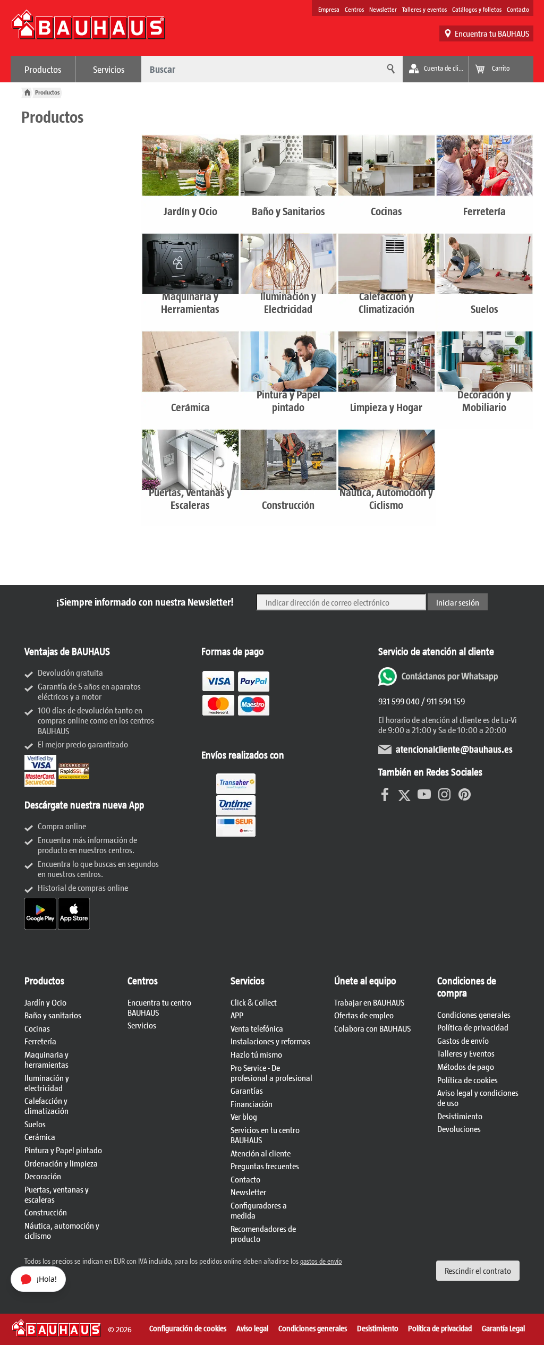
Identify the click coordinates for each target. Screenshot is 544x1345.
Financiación (252, 1104)
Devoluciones (459, 1128)
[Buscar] (389, 69)
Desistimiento (459, 1116)
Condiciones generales (474, 1014)
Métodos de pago (465, 1066)
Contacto (518, 9)
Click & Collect (254, 1002)
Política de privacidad (472, 1027)
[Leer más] (235, 733)
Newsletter (383, 9)
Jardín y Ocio (45, 1002)
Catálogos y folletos (477, 9)
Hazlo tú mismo (256, 1054)
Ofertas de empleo (364, 1015)
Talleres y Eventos (466, 1053)
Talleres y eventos (424, 9)
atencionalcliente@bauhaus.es (454, 749)
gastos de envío (321, 1261)
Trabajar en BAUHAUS (369, 1002)
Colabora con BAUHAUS (372, 1028)
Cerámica (39, 1136)
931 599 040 (399, 701)
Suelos (35, 1124)
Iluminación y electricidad (46, 1082)
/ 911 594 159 (442, 701)
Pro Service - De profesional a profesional (271, 1072)
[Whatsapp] (439, 682)
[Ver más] (235, 836)
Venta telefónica (257, 1028)
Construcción (45, 1212)
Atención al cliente (261, 1153)
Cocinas (37, 1028)
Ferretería (40, 1041)
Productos (43, 69)
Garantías (247, 1090)
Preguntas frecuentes (265, 1166)
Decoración (42, 1176)
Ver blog (244, 1116)
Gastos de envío (463, 1040)
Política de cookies (467, 1080)
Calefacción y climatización (46, 1105)
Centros (354, 9)
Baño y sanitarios (52, 1015)
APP (237, 1015)
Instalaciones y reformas (270, 1041)
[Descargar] (41, 926)
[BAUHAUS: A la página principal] (88, 29)
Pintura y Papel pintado (63, 1150)
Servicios (109, 69)
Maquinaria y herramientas (46, 1059)
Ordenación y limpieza (61, 1163)
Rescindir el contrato (478, 1270)
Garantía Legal (503, 1328)
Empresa (328, 9)
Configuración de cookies (187, 1328)
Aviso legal (252, 1328)
